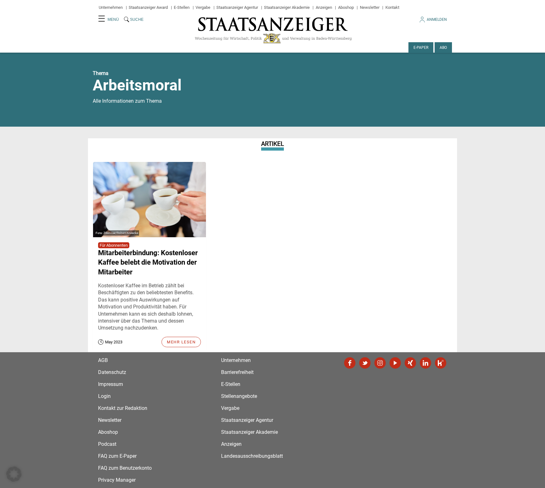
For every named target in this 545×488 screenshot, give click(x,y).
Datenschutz (112, 372)
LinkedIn (425, 363)
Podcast (107, 444)
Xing (410, 363)
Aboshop (346, 7)
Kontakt (392, 7)
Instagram (380, 363)
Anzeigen (324, 7)
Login (104, 396)
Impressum (110, 384)
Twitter (365, 363)
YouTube (395, 363)
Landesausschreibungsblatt (252, 456)
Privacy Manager (117, 480)
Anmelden (437, 19)
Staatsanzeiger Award (148, 7)
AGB (103, 360)
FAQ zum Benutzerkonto (125, 468)
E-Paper (420, 47)
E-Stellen (182, 7)
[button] (14, 474)
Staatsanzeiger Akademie (287, 7)
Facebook (350, 363)
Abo (443, 47)
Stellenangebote (239, 396)
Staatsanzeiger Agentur (237, 7)
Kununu (440, 363)
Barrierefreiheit (237, 372)
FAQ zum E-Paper (117, 456)
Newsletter (369, 7)
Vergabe (203, 7)
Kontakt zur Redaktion (122, 408)
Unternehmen (111, 7)
